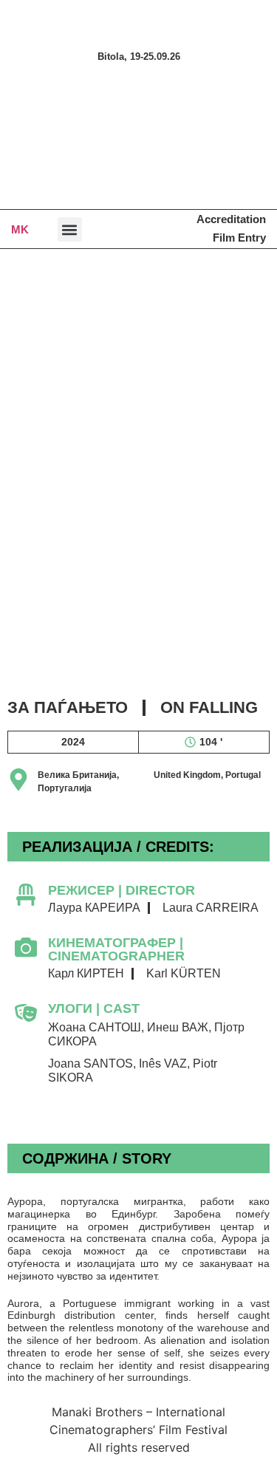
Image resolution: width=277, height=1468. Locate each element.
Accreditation (231, 219)
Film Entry (239, 237)
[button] (70, 229)
